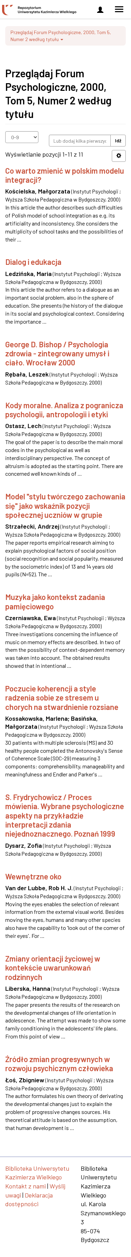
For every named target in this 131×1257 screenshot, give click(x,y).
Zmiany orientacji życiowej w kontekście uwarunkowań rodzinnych (52, 967)
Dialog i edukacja (33, 261)
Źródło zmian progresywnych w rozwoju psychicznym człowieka (59, 1063)
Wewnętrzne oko (33, 876)
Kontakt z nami (25, 1186)
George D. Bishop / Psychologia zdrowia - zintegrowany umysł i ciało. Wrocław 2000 (57, 353)
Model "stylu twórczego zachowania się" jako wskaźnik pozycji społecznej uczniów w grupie (65, 505)
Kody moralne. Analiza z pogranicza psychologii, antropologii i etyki (64, 410)
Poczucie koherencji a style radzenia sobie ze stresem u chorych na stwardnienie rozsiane (61, 697)
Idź (118, 140)
